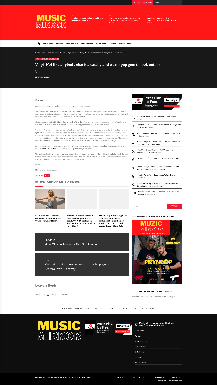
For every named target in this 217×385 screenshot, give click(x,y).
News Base (74, 377)
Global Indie (101, 43)
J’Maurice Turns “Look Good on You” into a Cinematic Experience (157, 176)
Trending (112, 43)
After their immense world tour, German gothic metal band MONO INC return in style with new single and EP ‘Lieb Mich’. (81, 221)
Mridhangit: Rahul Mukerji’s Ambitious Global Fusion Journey (87, 19)
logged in (49, 294)
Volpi (47, 175)
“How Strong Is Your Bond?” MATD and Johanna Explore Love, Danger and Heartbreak (158, 142)
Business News (125, 43)
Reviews (59, 43)
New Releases (87, 43)
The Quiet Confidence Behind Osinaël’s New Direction (158, 158)
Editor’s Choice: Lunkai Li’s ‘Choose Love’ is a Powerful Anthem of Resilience (159, 193)
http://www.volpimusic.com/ (46, 170)
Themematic (86, 377)
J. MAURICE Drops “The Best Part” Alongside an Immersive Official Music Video (155, 151)
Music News (48, 43)
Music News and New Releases (47, 59)
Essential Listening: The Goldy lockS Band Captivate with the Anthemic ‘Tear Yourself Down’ (158, 184)
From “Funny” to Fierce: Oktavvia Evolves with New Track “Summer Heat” (48, 218)
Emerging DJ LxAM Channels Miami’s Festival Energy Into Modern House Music (124, 20)
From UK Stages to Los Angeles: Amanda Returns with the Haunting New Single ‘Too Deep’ (158, 167)
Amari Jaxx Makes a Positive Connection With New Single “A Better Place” (162, 20)
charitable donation (48, 149)
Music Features (72, 43)
